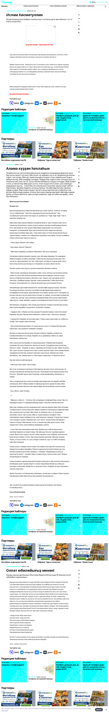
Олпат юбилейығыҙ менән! (58, 6)
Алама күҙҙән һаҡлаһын (31, 6)
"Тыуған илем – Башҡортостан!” (16, 11)
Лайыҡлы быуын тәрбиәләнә (85, 6)
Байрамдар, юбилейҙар (13, 566)
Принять (99, 709)
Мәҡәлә (4, 6)
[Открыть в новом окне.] (14, 103)
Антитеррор (100, 2)
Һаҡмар (6, 1)
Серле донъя (10, 164)
